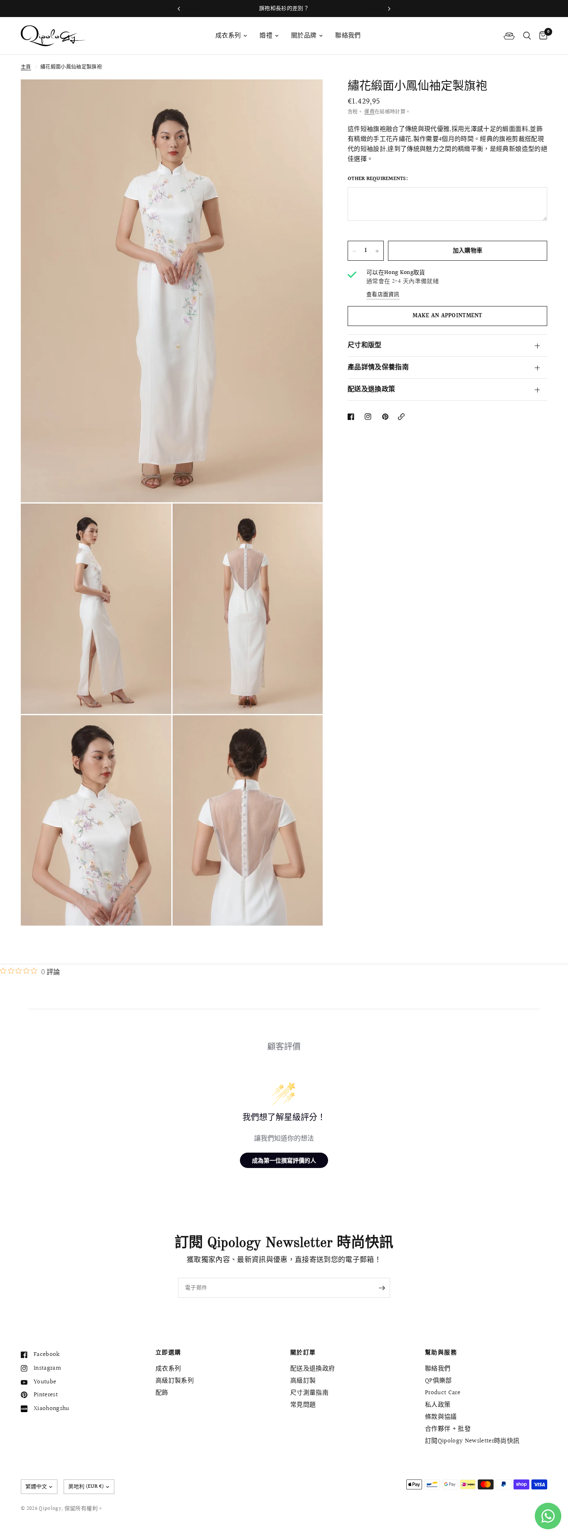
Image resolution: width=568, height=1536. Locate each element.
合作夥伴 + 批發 (448, 1429)
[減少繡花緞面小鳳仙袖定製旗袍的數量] (354, 251)
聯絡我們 (348, 35)
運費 (369, 112)
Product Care (442, 1393)
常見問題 (303, 1405)
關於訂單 (303, 1353)
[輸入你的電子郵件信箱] (381, 1288)
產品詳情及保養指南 (378, 368)
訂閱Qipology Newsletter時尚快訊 (472, 1441)
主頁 (26, 67)
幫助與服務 (441, 1353)
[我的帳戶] (509, 35)
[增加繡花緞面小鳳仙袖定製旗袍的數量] (377, 251)
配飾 (162, 1393)
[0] (541, 35)
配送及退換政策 (371, 390)
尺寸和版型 (365, 346)
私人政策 (437, 1405)
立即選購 (168, 1353)
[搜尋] (527, 35)
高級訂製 (303, 1380)
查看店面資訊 (383, 294)
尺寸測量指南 (309, 1393)
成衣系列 (228, 35)
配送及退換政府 (312, 1368)
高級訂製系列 (175, 1380)
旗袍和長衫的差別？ (284, 8)
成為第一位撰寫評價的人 (284, 1160)
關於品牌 (303, 35)
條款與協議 (441, 1417)
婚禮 (265, 35)
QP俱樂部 (438, 1380)
